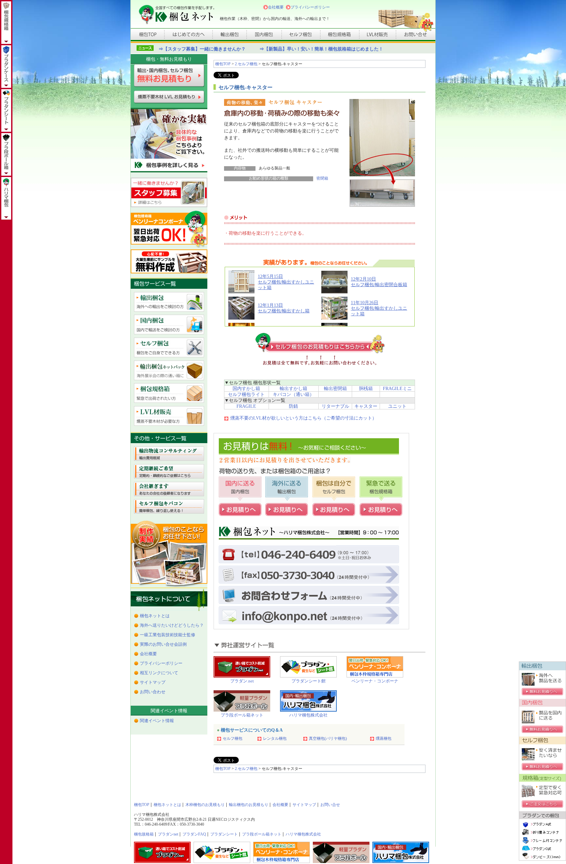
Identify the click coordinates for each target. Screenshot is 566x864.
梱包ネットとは (155, 615)
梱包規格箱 (144, 834)
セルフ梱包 (232, 738)
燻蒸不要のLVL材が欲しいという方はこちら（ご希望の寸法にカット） (303, 418)
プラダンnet (168, 834)
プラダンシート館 (309, 681)
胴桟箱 (366, 388)
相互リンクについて (159, 672)
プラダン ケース (6, 66)
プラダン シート (6, 110)
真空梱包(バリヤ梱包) (328, 738)
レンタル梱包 (275, 738)
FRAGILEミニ (397, 388)
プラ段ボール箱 (6, 154)
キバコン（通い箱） (293, 394)
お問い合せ (330, 805)
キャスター (365, 406)
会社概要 (276, 7)
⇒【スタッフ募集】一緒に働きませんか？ (202, 48)
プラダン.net (242, 681)
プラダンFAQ (194, 834)
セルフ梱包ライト (246, 394)
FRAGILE (246, 406)
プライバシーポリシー (310, 7)
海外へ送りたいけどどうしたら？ (172, 625)
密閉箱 (322, 178)
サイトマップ (152, 682)
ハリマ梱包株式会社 (308, 715)
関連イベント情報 (157, 720)
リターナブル (335, 406)
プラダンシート (224, 834)
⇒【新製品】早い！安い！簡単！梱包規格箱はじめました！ (321, 48)
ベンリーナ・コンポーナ (374, 681)
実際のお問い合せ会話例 (163, 644)
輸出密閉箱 (335, 388)
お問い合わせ (152, 691)
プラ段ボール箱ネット (242, 715)
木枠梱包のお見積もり (205, 805)
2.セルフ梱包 (246, 64)
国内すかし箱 (246, 388)
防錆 (293, 406)
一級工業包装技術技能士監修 (167, 634)
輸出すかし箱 (293, 388)
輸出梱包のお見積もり (248, 805)
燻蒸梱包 (383, 738)
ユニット (397, 406)
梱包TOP (223, 64)
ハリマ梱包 (6, 22)
